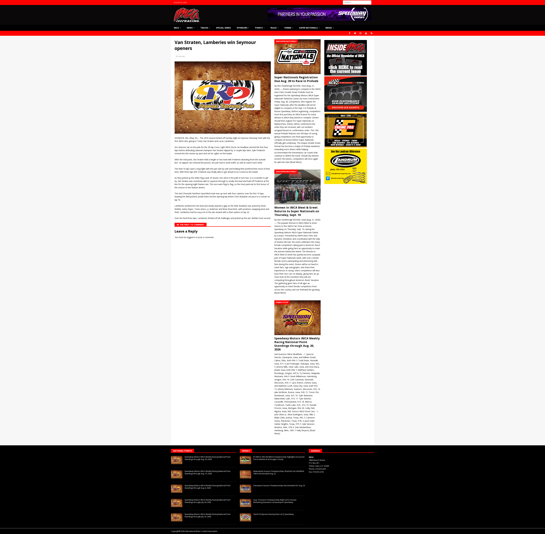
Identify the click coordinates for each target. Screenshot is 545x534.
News (190, 27)
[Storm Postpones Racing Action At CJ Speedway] (245, 517)
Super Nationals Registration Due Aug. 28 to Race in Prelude (296, 79)
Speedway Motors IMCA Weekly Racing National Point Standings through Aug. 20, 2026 (297, 343)
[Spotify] (371, 33)
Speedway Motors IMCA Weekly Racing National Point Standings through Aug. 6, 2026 (207, 486)
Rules (274, 27)
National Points (182, 450)
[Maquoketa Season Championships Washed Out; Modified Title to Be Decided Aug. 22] (245, 474)
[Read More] (295, 162)
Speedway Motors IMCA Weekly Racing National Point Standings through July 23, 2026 (207, 515)
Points (259, 27)
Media (328, 27)
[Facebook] (349, 33)
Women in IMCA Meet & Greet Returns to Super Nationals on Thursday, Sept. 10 (296, 211)
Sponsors (242, 27)
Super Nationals (308, 27)
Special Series (223, 27)
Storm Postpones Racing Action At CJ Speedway (273, 514)
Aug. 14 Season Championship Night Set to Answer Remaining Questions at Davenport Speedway (275, 501)
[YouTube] (366, 33)
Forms (287, 27)
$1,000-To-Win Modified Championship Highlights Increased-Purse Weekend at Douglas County (279, 458)
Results (182, 56)
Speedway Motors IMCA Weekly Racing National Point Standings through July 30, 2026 (207, 501)
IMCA (176, 27)
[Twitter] (355, 33)
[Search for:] (357, 2)
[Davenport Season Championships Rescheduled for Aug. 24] (245, 488)
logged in (191, 237)
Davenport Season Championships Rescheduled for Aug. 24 (279, 485)
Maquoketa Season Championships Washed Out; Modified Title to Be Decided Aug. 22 (278, 472)
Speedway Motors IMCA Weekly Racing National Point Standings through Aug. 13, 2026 (207, 472)
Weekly (246, 450)
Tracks (204, 27)
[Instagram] (360, 33)
